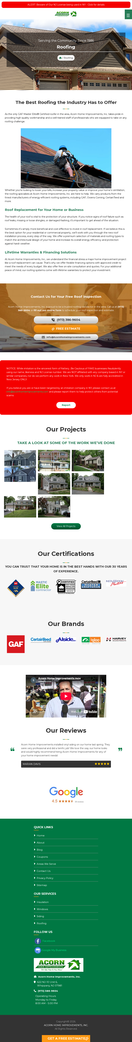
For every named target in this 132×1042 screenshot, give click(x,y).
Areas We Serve (46, 863)
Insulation (43, 902)
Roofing (41, 923)
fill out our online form (47, 310)
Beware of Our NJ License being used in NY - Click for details (66, 4)
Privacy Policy (45, 878)
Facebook (48, 940)
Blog (39, 849)
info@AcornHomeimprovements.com (68, 337)
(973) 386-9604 (68, 320)
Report (66, 405)
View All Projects (66, 526)
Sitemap (42, 885)
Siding (40, 916)
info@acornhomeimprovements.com (27, 391)
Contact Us (43, 870)
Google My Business (54, 950)
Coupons (42, 856)
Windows (42, 909)
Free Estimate (68, 328)
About (40, 842)
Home (41, 835)
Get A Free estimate (66, 1038)
